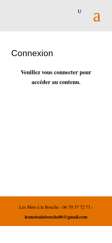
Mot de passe (25, 124)
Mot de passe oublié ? (56, 184)
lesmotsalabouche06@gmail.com (56, 216)
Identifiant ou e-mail (32, 96)
